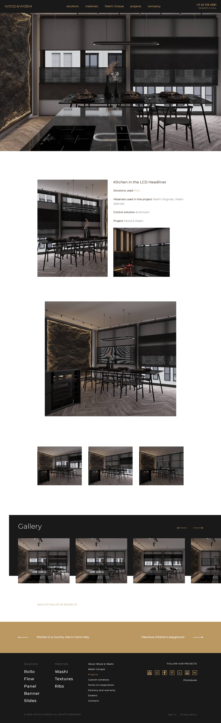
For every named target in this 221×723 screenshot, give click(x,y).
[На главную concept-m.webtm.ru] (18, 7)
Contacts (93, 701)
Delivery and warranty (101, 690)
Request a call (207, 8)
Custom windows (98, 680)
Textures (64, 679)
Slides (30, 701)
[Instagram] (157, 673)
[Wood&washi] (180, 673)
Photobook (190, 680)
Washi (61, 672)
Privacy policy (188, 715)
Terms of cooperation (101, 685)
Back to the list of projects (57, 604)
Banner (32, 694)
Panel (30, 686)
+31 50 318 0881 (206, 5)
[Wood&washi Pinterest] (172, 673)
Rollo (29, 672)
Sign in (172, 715)
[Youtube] (150, 673)
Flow (29, 679)
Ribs (59, 686)
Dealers (92, 696)
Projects (93, 675)
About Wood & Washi (101, 664)
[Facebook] (165, 673)
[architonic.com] (187, 673)
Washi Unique (96, 669)
